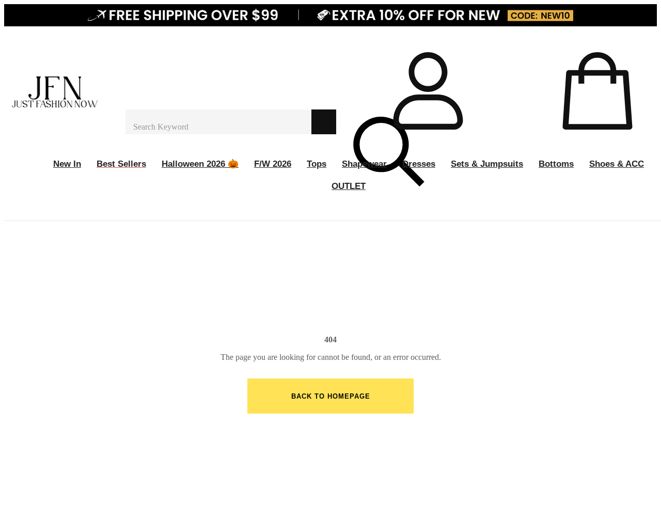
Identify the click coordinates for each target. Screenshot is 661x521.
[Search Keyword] (218, 121)
